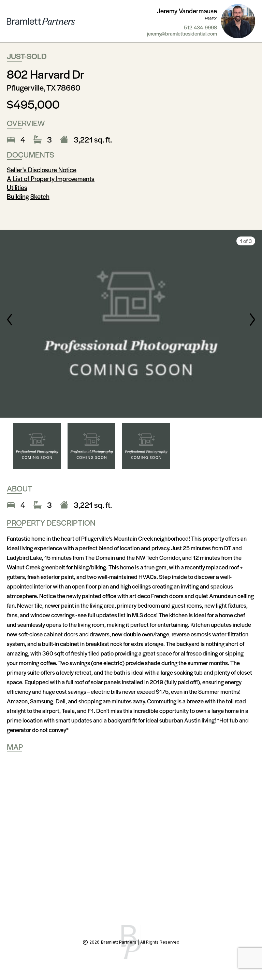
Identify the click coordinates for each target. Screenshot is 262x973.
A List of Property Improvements (50, 178)
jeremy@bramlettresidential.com (182, 33)
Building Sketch (28, 196)
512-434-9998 (200, 27)
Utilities (17, 187)
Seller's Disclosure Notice (41, 169)
